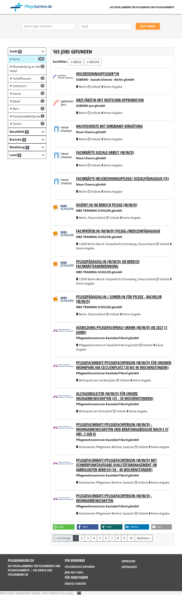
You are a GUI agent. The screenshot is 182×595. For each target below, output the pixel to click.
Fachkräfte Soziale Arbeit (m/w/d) (105, 152)
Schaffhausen (27, 79)
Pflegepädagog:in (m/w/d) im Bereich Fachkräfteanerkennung (107, 264)
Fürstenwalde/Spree (27, 116)
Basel (27, 101)
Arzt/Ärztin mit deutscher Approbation (110, 100)
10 (131, 538)
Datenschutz (129, 567)
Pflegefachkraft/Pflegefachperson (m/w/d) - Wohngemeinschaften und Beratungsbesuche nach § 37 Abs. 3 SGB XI (122, 429)
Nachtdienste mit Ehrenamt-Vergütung (109, 126)
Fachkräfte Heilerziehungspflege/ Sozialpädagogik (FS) (122, 178)
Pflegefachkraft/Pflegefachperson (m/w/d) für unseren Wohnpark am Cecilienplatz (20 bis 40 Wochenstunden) (123, 365)
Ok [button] (79, 593)
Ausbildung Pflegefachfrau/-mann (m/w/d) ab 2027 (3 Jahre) (121, 330)
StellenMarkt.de (18, 575)
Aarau (27, 94)
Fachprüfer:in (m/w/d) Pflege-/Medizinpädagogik (118, 231)
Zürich (27, 124)
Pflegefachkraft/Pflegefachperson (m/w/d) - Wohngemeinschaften (114, 498)
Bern (27, 109)
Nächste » (143, 538)
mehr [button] (70, 593)
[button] (27, 51)
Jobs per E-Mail (74, 572)
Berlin (27, 59)
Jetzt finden (147, 26)
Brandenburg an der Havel (26, 69)
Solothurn (27, 86)
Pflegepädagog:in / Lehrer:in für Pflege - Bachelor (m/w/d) (119, 299)
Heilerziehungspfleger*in (97, 73)
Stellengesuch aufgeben (80, 567)
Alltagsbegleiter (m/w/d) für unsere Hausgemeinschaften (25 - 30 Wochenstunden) (114, 396)
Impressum (128, 561)
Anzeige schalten (75, 584)
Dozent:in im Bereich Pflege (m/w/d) (106, 204)
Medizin (94, 62)
